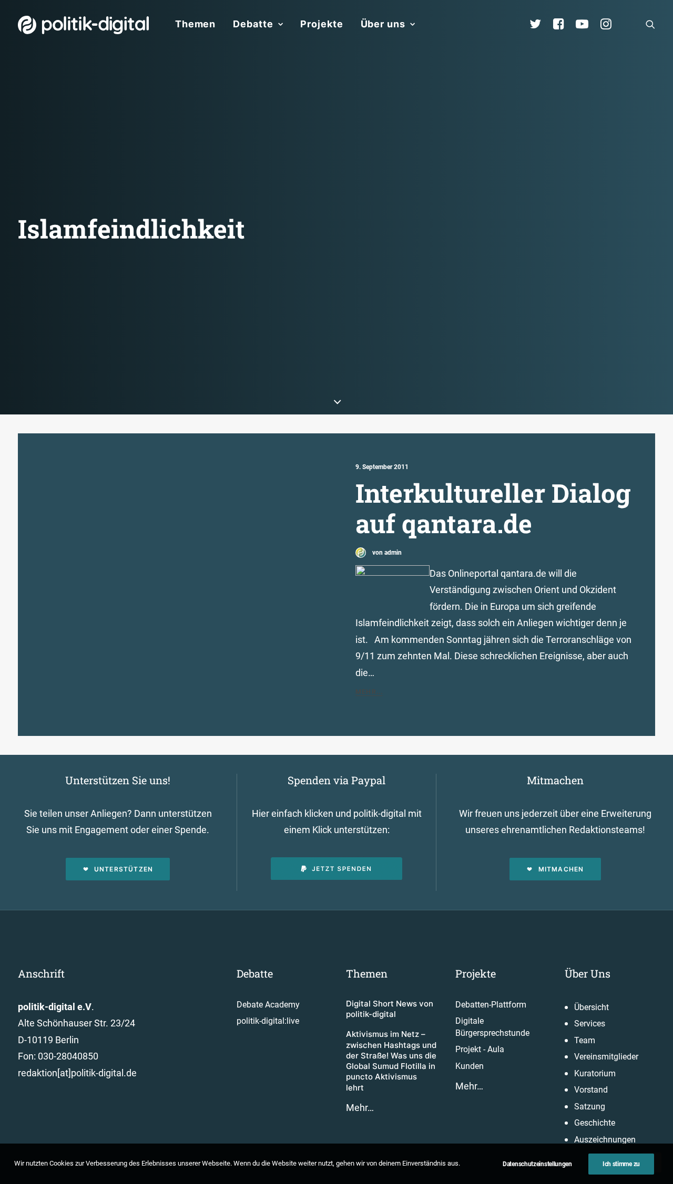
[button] (650, 24)
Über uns (383, 23)
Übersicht (591, 1007)
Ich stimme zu (621, 1164)
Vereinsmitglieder (606, 1057)
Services (589, 1024)
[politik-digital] (83, 25)
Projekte (321, 23)
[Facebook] (563, 24)
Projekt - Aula (479, 1049)
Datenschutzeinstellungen (537, 1164)
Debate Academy (268, 1005)
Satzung (589, 1107)
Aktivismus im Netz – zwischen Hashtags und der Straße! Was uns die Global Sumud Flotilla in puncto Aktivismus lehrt (391, 1060)
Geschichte (594, 1123)
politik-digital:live (268, 1021)
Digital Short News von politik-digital (389, 1009)
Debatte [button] (253, 23)
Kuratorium (595, 1073)
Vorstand (591, 1090)
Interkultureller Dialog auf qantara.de (493, 508)
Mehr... (369, 691)
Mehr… (360, 1107)
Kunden (469, 1066)
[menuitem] (195, 24)
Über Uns (587, 973)
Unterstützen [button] (123, 869)
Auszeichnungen (605, 1140)
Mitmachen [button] (561, 869)
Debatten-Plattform (490, 1005)
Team (584, 1040)
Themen (195, 23)
